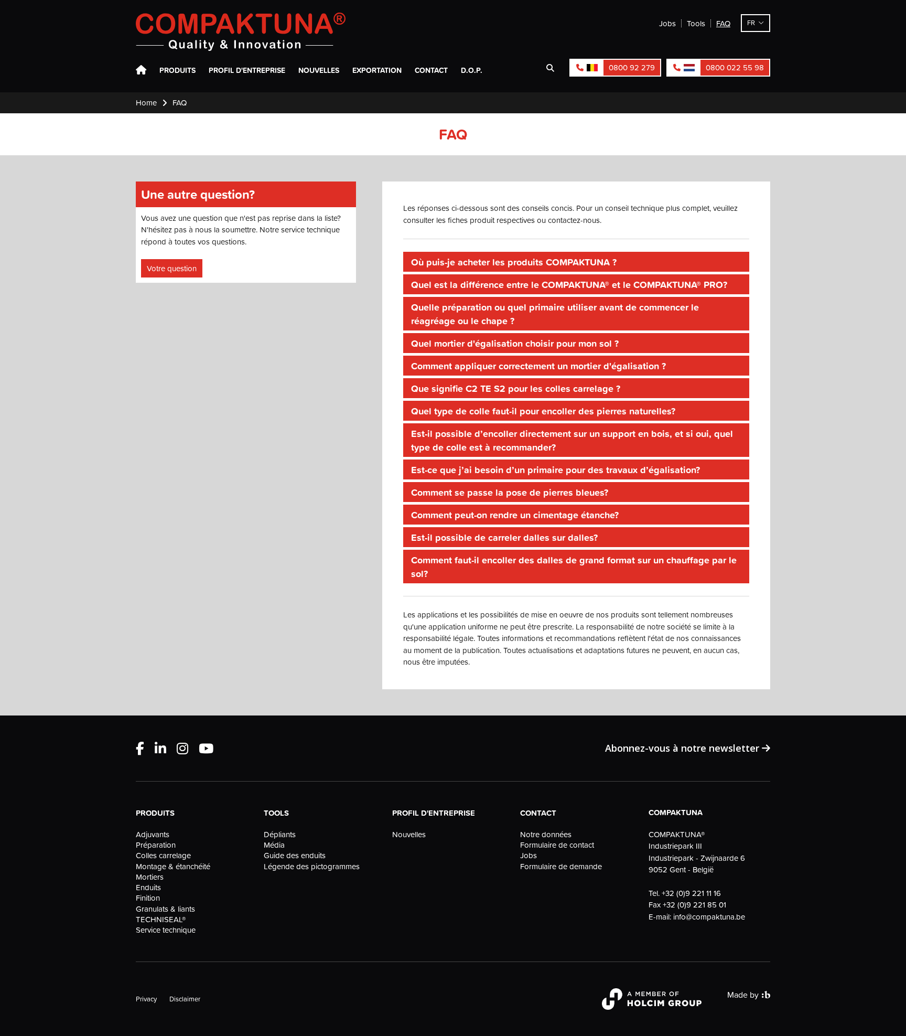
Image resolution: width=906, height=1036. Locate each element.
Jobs (667, 23)
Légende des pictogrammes (312, 866)
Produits (177, 70)
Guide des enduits (295, 855)
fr (751, 22)
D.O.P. (471, 70)
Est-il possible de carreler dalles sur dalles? (504, 537)
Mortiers (150, 877)
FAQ (723, 23)
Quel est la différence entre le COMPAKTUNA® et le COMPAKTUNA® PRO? (569, 284)
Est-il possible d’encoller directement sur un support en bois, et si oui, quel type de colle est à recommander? (572, 440)
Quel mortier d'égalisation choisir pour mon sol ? (515, 343)
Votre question (172, 268)
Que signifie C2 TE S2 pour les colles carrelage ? (515, 388)
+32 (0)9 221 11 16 (691, 893)
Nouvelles (318, 70)
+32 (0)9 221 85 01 (694, 904)
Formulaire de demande (561, 866)
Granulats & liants (165, 909)
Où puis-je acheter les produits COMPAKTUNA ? (514, 262)
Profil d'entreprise (247, 70)
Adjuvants (152, 834)
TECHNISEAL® (161, 919)
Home (141, 70)
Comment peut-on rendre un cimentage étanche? (515, 514)
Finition (148, 898)
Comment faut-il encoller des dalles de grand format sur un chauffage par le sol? (574, 566)
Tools (696, 23)
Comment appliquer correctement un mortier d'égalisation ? (538, 365)
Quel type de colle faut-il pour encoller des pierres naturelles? (543, 411)
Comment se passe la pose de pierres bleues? (509, 492)
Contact (431, 70)
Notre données (545, 834)
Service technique (166, 930)
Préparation (156, 845)
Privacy (146, 998)
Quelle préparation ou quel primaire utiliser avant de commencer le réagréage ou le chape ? (555, 313)
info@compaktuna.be (709, 916)
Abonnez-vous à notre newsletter (683, 748)
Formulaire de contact (557, 845)
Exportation (377, 70)
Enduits (148, 887)
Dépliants (280, 834)
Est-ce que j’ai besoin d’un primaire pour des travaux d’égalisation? (555, 469)
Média (274, 845)
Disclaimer (184, 998)
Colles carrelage (163, 855)
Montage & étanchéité (173, 866)
